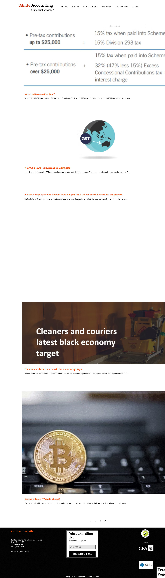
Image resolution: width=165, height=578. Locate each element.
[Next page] (105, 521)
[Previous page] (90, 521)
